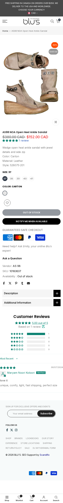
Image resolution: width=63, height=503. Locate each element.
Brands (19, 438)
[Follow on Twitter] (11, 430)
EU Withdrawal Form (44, 448)
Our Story (48, 438)
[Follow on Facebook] (7, 430)
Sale (27, 448)
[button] (10, 140)
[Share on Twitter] (10, 283)
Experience (11, 443)
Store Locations (30, 443)
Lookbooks (32, 438)
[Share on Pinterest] (16, 283)
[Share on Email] (28, 283)
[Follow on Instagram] (16, 430)
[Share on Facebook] (3, 283)
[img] (8, 367)
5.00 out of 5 (40, 323)
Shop (8, 438)
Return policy (13, 448)
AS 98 (17, 266)
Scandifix (45, 454)
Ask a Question (12, 258)
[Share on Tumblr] (22, 283)
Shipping (47, 443)
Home (5, 31)
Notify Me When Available (31, 221)
